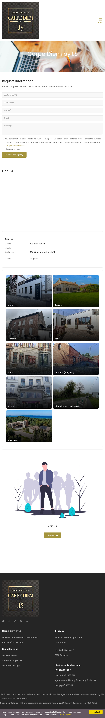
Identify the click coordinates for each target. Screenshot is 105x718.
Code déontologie (9, 703)
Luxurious (12, 660)
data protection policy (14, 145)
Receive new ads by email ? (68, 637)
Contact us (52, 535)
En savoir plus (65, 715)
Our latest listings (11, 665)
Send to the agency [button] (14, 155)
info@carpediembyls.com (67, 665)
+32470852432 (37, 243)
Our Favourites (9, 655)
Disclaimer (5, 694)
